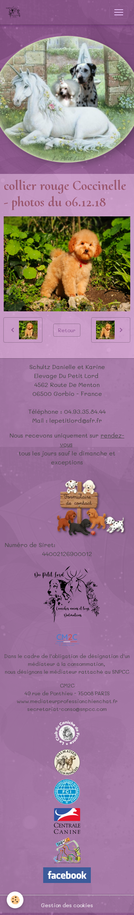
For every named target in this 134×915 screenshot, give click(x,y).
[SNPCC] (67, 850)
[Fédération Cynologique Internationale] (67, 791)
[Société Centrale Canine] (67, 820)
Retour (67, 330)
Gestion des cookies (67, 905)
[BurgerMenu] (118, 12)
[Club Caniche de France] (67, 732)
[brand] (14, 12)
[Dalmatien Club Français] (67, 761)
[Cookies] (15, 900)
